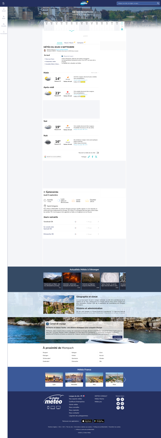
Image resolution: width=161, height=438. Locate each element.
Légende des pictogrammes (78, 416)
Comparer (80, 43)
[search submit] (158, 3)
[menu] (3, 3)
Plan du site (69, 427)
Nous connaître (74, 407)
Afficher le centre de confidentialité (85, 429)
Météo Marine (99, 399)
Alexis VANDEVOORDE (62, 49)
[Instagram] (122, 403)
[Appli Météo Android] (98, 421)
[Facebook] (118, 399)
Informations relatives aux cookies (83, 427)
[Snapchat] (118, 403)
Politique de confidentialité (100, 427)
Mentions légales (52, 427)
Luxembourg (48, 7)
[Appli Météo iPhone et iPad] (86, 421)
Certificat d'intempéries (77, 402)
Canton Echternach (56, 7)
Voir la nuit (94, 72)
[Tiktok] (122, 407)
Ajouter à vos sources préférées (54, 156)
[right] (124, 279)
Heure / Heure (69, 43)
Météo (44, 7)
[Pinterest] (118, 407)
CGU (59, 427)
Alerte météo (73, 404)
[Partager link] (89, 157)
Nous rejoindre (74, 410)
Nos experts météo (75, 399)
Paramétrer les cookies (114, 427)
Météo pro (98, 402)
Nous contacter (74, 413)
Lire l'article (117, 337)
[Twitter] (122, 399)
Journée (59, 43)
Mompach (63, 7)
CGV (63, 427)
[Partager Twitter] (96, 157)
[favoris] (95, 12)
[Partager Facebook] (92, 157)
